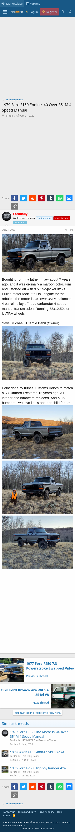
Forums (35, 3)
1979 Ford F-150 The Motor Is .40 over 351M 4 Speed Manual (39, 734)
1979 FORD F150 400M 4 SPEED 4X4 (37, 752)
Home (6, 815)
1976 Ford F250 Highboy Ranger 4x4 (38, 768)
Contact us (9, 812)
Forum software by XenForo (31, 822)
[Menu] (5, 12)
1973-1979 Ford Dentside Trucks (39, 740)
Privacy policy (46, 812)
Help (59, 812)
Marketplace (14, 3)
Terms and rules (27, 812)
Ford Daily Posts (30, 756)
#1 (71, 229)
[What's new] (63, 11)
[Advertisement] (37, 58)
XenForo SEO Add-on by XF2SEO (37, 828)
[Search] (70, 11)
